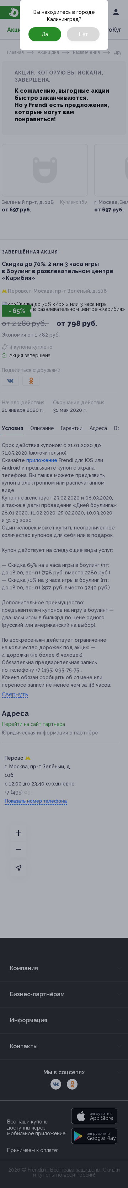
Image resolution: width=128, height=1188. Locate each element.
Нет (83, 34)
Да (45, 34)
